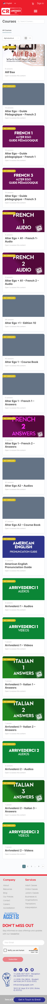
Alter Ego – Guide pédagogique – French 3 (20, 197)
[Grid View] (26, 38)
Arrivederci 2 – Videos (19, 850)
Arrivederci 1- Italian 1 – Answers (20, 686)
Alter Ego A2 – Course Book (22, 524)
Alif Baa (10, 72)
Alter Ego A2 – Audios (19, 485)
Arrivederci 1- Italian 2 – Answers (20, 728)
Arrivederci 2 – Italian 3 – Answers (21, 810)
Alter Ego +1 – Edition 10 (20, 322)
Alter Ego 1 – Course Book (21, 362)
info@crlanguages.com (23, 985)
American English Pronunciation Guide (18, 565)
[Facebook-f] (20, 969)
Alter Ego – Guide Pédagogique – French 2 (20, 113)
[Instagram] (15, 969)
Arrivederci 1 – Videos (19, 645)
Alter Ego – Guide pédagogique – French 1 (20, 155)
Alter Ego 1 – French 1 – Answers (19, 402)
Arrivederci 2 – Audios (19, 769)
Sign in (40, 3)
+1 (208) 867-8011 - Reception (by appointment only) (26, 975)
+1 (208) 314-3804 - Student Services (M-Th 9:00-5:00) (26, 980)
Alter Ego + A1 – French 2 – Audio (22, 282)
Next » (43, 866)
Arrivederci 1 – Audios (19, 606)
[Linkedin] (32, 969)
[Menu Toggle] (35, 11)
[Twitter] (26, 969)
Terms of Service (11, 999)
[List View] (30, 38)
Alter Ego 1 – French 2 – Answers (20, 445)
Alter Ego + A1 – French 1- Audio (21, 240)
